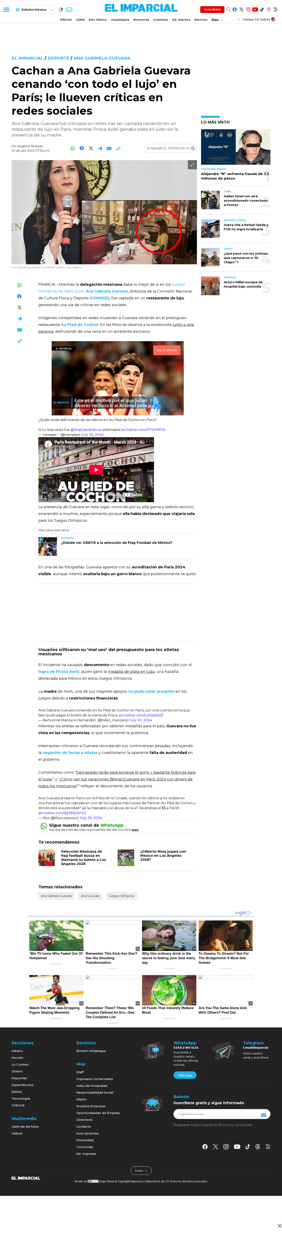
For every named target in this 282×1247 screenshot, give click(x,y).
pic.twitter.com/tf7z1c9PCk (143, 430)
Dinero (17, 1071)
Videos (17, 1133)
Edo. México (98, 19)
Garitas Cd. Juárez (256, 19)
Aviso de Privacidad (91, 1086)
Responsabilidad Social (94, 1092)
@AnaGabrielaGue (86, 430)
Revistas (200, 19)
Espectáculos (22, 1085)
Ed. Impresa (181, 19)
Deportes (19, 1078)
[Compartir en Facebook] (82, 148)
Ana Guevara (90, 896)
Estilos (17, 1092)
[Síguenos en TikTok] (261, 8)
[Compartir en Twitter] (91, 148)
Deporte (58, 58)
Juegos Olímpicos (121, 896)
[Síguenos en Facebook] (234, 8)
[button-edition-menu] (239, 19)
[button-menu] (6, 9)
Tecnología (21, 1098)
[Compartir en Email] (109, 148)
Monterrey (141, 19)
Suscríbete (212, 9)
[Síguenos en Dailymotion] (275, 8)
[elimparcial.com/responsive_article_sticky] (279, 1225)
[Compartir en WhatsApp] (73, 148)
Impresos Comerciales (94, 1079)
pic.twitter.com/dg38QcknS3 (62, 813)
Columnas (160, 19)
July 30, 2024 (92, 435)
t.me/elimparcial (255, 1047)
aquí (135, 830)
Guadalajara (120, 19)
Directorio (84, 1120)
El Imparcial (27, 58)
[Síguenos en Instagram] (248, 8)
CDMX (80, 19)
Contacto (83, 1126)
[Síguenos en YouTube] (255, 8)
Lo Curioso (20, 1064)
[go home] (26, 1177)
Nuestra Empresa (90, 1106)
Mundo (17, 1058)
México (17, 1051)
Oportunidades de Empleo (98, 1113)
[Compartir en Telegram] (100, 148)
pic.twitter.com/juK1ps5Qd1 (141, 715)
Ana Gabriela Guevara (101, 58)
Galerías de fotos (25, 1126)
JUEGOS (66, 19)
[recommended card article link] (47, 546)
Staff (79, 1072)
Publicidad (85, 1140)
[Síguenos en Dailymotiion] (268, 1146)
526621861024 (186, 1047)
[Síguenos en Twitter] (241, 8)
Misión (81, 1099)
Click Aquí (185, 1075)
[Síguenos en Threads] (268, 8)
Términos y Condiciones (235, 1125)
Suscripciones (87, 1133)
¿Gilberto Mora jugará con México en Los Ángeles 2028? (163, 856)
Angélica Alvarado (30, 146)
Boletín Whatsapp (91, 1051)
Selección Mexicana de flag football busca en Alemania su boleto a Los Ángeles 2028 (83, 858)
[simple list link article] (235, 148)
